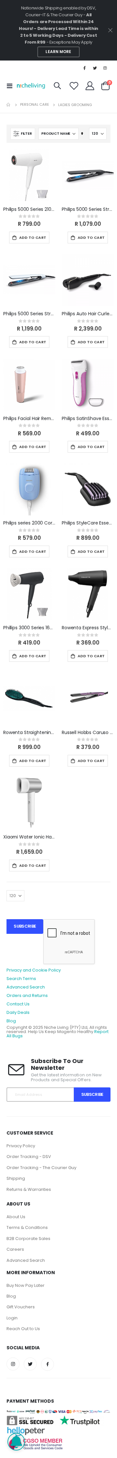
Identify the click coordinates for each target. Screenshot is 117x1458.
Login (12, 1318)
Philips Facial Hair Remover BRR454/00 (29, 419)
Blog (11, 1021)
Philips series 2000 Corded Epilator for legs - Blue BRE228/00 (29, 523)
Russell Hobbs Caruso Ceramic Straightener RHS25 (88, 732)
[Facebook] (84, 68)
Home (8, 105)
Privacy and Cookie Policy (33, 970)
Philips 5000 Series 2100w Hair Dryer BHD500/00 (29, 209)
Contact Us (18, 1004)
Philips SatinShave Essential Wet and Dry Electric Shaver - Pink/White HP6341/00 (88, 419)
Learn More (58, 51)
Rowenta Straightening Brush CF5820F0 (29, 732)
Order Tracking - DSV (28, 1156)
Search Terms (21, 978)
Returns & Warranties (28, 1189)
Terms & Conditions (27, 1227)
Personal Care (34, 104)
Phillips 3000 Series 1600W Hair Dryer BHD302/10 (29, 628)
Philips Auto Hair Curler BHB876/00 (88, 314)
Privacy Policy (20, 1146)
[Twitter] (95, 68)
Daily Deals (18, 1012)
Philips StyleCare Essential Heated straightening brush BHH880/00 (88, 523)
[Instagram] (105, 68)
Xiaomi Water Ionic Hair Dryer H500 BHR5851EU (29, 837)
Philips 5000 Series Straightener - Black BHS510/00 (88, 209)
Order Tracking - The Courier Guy (41, 1168)
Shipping (15, 1178)
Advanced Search (25, 987)
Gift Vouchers (20, 1307)
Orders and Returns (27, 995)
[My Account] (90, 85)
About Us (15, 1217)
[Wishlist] (74, 85)
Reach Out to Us (23, 1329)
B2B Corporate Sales (28, 1238)
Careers (15, 1249)
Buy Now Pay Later (25, 1285)
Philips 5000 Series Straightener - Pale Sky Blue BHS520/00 (29, 314)
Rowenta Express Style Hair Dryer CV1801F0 (88, 628)
